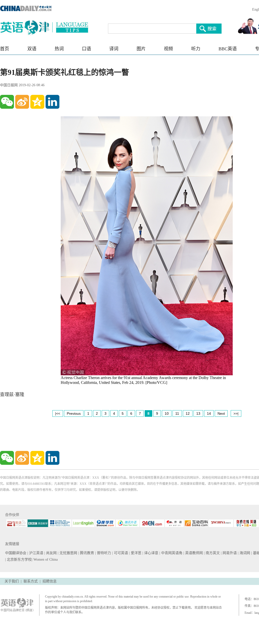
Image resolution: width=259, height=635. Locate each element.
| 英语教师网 (193, 553)
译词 (113, 48)
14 (209, 413)
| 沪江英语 (35, 553)
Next (221, 413)
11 (177, 413)
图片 (141, 48)
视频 (168, 48)
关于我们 (12, 581)
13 (198, 413)
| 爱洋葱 (135, 553)
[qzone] (37, 102)
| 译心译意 (150, 553)
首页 (4, 48)
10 (167, 413)
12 (188, 413)
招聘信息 (49, 581)
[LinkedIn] (52, 102)
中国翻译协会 (16, 553)
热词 (59, 48)
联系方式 (31, 581)
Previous (74, 413)
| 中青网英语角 (171, 553)
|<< (57, 413)
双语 (31, 48)
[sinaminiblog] (22, 102)
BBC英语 (228, 48)
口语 (86, 48)
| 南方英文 (212, 553)
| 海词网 (244, 553)
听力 (195, 48)
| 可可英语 (120, 553)
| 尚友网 (51, 553)
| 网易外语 (229, 553)
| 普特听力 (103, 553)
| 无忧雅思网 (68, 553)
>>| (236, 413)
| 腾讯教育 (86, 553)
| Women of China (45, 559)
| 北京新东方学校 (18, 559)
